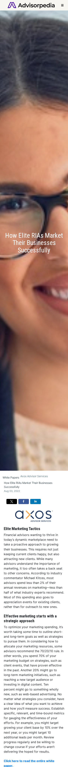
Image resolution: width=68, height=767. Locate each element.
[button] (11, 501)
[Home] (31, 4)
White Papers (11, 477)
